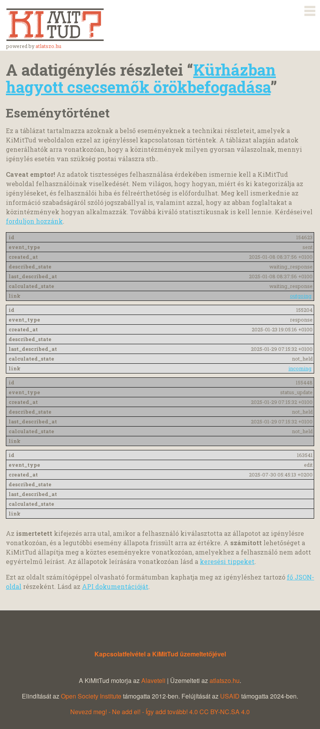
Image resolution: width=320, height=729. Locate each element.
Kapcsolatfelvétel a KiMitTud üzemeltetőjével (160, 653)
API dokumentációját (115, 586)
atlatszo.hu (48, 46)
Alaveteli (153, 680)
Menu (309, 9)
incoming (299, 368)
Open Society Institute (91, 696)
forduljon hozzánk (34, 221)
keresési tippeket (227, 561)
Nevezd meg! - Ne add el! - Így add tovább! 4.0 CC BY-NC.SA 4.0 (160, 711)
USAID (230, 696)
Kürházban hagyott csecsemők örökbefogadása (141, 78)
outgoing (300, 296)
